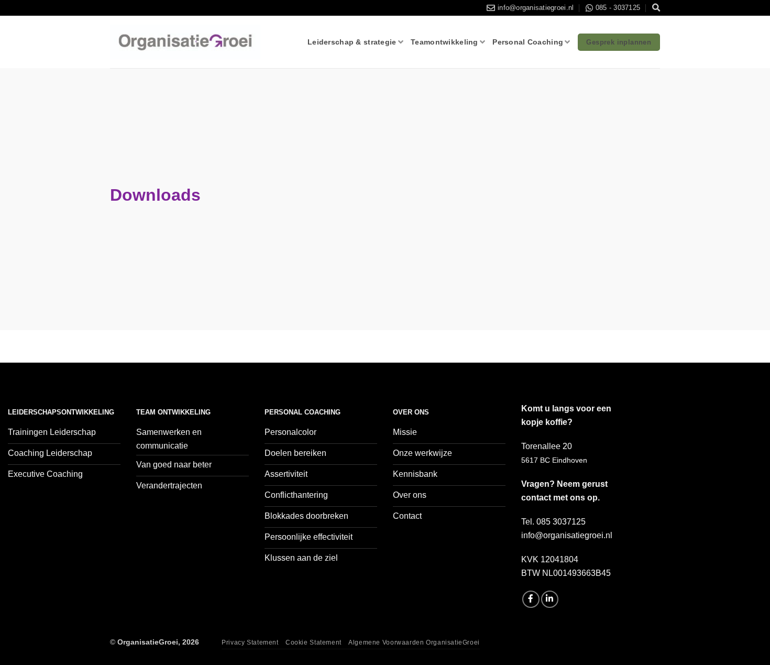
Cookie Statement (313, 642)
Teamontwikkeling (444, 42)
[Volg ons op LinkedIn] (549, 599)
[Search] (656, 8)
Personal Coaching (527, 42)
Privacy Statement (250, 642)
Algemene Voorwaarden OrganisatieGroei (414, 642)
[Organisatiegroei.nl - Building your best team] (185, 42)
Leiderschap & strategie (352, 42)
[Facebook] (531, 599)
